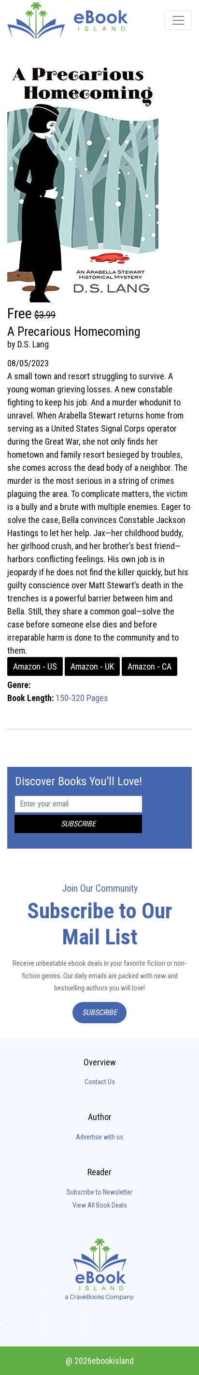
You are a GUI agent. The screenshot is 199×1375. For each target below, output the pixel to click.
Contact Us (100, 1082)
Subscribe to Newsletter (99, 1192)
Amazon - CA (149, 666)
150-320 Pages (82, 698)
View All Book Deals (99, 1205)
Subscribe (99, 1012)
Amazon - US (35, 666)
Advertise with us (99, 1137)
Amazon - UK (92, 666)
